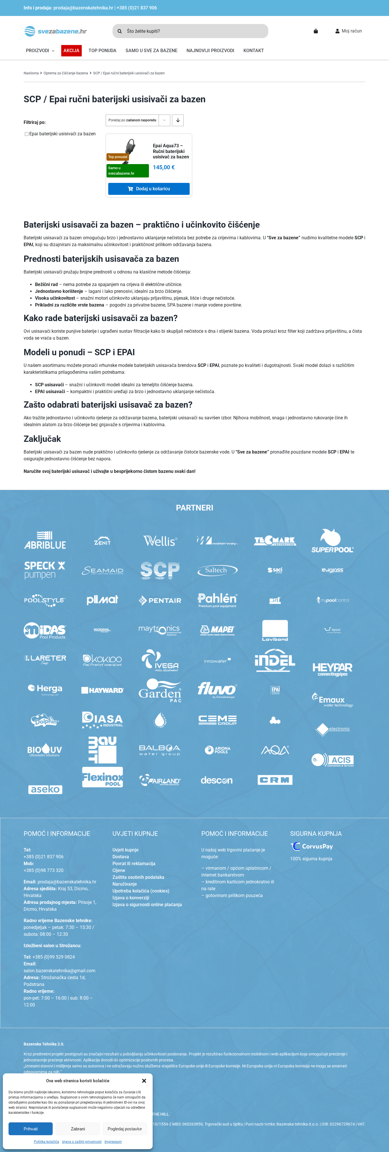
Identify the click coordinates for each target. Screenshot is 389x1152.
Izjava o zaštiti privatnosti (82, 1142)
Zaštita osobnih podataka (138, 877)
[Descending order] (177, 120)
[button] (144, 1081)
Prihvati (31, 1128)
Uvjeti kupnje (125, 850)
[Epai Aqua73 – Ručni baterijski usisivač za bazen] (127, 153)
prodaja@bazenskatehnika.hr (83, 8)
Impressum (113, 1142)
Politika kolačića (46, 1142)
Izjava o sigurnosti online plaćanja (147, 904)
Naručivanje (124, 884)
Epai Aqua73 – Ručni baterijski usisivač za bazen (171, 151)
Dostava (120, 856)
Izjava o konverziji (130, 897)
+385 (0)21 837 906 (137, 8)
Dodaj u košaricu (153, 188)
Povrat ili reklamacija (133, 863)
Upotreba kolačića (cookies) (140, 891)
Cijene (118, 870)
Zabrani (78, 1128)
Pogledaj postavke (125, 1128)
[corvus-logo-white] (311, 844)
